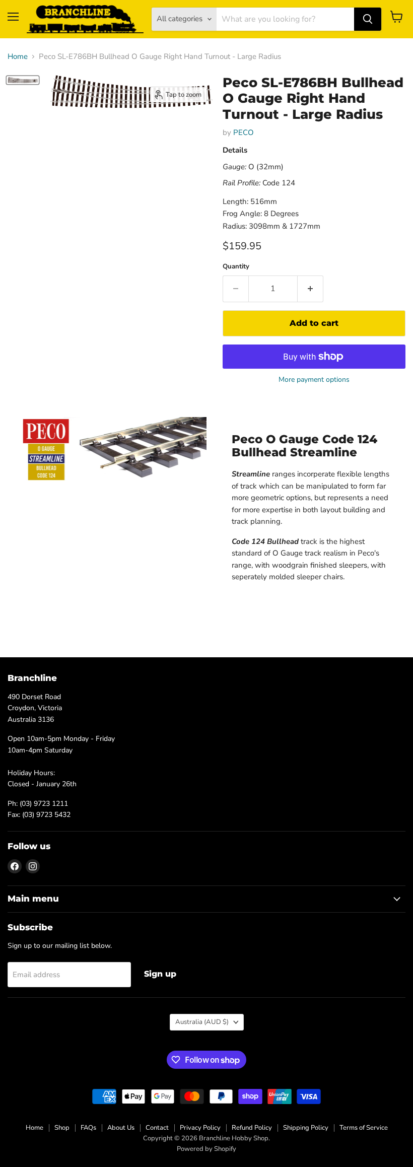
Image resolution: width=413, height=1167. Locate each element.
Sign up (160, 974)
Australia (202, 1021)
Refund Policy (252, 1127)
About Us (120, 1127)
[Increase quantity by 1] (310, 289)
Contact (157, 1127)
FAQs (88, 1127)
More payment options (314, 380)
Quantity (236, 266)
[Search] (367, 19)
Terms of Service (363, 1127)
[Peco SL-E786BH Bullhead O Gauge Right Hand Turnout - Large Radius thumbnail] (23, 80)
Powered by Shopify (206, 1148)
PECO (243, 132)
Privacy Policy (200, 1127)
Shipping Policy (305, 1127)
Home (18, 56)
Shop (62, 1127)
